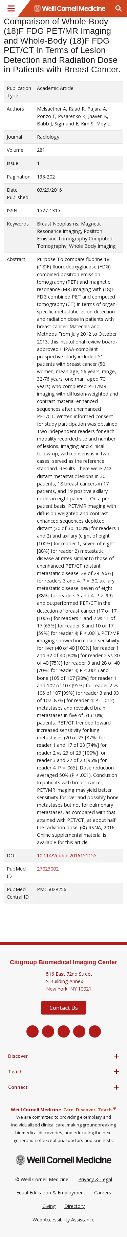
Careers (102, 1192)
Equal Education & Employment (50, 1192)
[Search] (118, 8)
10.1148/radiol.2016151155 (67, 855)
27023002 (48, 868)
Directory (74, 1206)
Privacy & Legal (95, 1179)
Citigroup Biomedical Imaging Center (63, 962)
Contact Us (63, 1008)
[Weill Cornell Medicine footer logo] (64, 1160)
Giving (49, 1206)
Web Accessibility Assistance (63, 1219)
